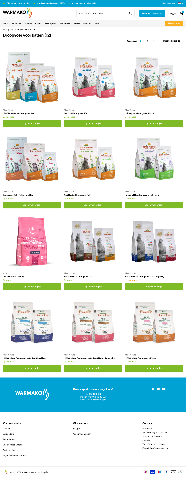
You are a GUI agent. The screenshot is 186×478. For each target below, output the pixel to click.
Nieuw (6, 23)
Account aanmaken (82, 434)
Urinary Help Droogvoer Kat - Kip (140, 113)
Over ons (87, 23)
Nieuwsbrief (174, 23)
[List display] (158, 41)
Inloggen (77, 428)
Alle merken (65, 23)
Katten (38, 23)
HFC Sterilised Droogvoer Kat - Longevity (144, 276)
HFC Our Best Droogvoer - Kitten (140, 358)
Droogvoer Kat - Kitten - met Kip (18, 195)
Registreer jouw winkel (152, 13)
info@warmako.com (159, 448)
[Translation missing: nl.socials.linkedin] (158, 389)
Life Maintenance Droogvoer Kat (18, 113)
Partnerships (9, 450)
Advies (77, 23)
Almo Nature (8, 110)
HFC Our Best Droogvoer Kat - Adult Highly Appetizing (89, 358)
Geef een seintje (154, 286)
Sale (97, 23)
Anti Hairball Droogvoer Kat (77, 195)
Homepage (8, 29)
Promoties (16, 23)
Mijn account (80, 423)
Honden (28, 23)
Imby (5, 273)
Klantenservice (12, 423)
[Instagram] (153, 389)
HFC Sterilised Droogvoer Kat (78, 276)
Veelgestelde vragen (13, 444)
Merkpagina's (50, 23)
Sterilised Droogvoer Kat (75, 113)
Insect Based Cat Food (13, 276)
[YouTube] (163, 389)
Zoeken (131, 13)
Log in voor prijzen (32, 123)
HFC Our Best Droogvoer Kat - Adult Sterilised (24, 358)
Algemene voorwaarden (14, 455)
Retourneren (9, 439)
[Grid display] (154, 41)
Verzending (8, 434)
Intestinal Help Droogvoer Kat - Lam (142, 195)
